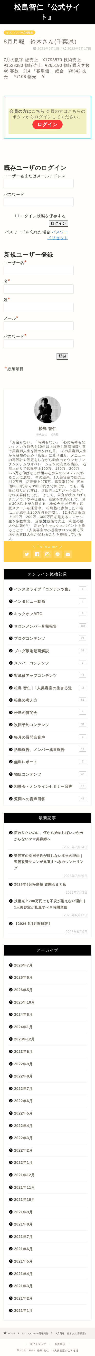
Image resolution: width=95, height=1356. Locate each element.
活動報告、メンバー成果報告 (49, 750)
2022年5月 (23, 1113)
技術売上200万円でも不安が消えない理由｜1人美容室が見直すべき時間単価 (50, 904)
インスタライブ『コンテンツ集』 (48, 589)
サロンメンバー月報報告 (19, 32)
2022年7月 (23, 1089)
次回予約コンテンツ (49, 725)
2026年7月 (23, 965)
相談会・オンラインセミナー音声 (49, 786)
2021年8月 (23, 1224)
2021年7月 (23, 1237)
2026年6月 (23, 977)
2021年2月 (23, 1298)
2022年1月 (23, 1162)
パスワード (14, 194)
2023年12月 (24, 1039)
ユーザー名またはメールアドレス (35, 176)
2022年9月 (23, 1064)
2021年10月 (24, 1199)
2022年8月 (23, 1076)
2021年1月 (23, 1310)
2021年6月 (23, 1249)
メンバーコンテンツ (48, 663)
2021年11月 (24, 1187)
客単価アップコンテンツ (49, 675)
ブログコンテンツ (49, 638)
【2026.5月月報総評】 (33, 924)
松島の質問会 (48, 712)
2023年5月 (23, 1051)
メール (11, 317)
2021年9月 (23, 1212)
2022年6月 (23, 1101)
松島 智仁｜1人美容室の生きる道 (49, 688)
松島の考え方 (49, 700)
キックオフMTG (48, 614)
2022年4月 (23, 1126)
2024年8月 (23, 1014)
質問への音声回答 (49, 799)
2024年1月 (23, 1027)
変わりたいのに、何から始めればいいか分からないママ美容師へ (49, 836)
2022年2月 (23, 1150)
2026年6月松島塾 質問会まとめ (40, 884)
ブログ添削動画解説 (49, 651)
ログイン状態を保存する (43, 216)
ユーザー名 (15, 262)
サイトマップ (38, 1344)
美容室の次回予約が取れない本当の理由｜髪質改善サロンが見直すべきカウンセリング (49, 862)
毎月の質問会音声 (48, 737)
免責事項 (60, 1344)
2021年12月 (24, 1175)
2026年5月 (23, 990)
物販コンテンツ (49, 774)
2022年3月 (23, 1138)
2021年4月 (23, 1274)
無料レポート (48, 762)
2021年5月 (23, 1261)
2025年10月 (24, 1002)
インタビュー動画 (48, 601)
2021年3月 (23, 1286)
